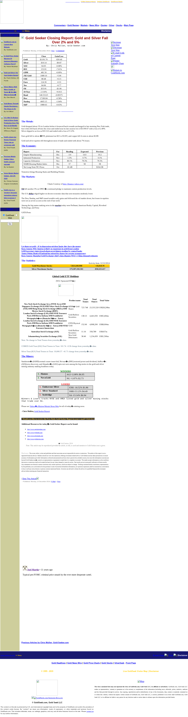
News (19, 31)
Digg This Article (29, 479)
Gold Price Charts (92, 663)
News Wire (94, 25)
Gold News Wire (74, 663)
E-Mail (53, 481)
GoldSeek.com (7, 31)
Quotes (104, 25)
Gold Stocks (107, 663)
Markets (84, 25)
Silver (111, 25)
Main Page (129, 25)
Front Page (131, 663)
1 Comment (60, 51)
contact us (90, 711)
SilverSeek (119, 663)
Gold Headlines (59, 663)
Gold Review (73, 25)
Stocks (119, 25)
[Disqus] (65, 523)
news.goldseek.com (8, 655)
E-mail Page (158, 655)
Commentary (60, 25)
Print (52, 51)
